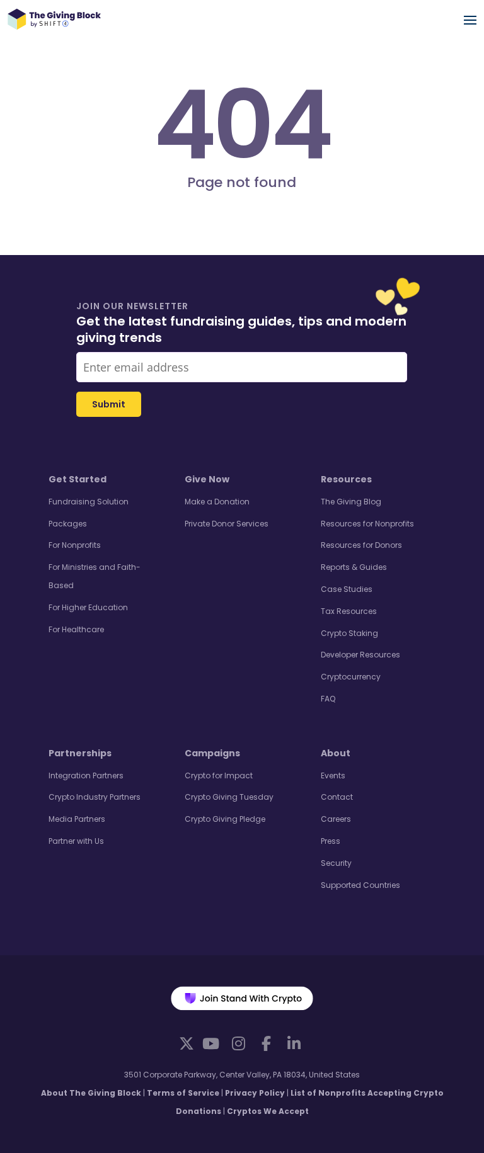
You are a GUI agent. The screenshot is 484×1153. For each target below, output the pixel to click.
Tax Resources (349, 611)
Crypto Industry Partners (95, 797)
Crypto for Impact (219, 775)
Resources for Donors (361, 545)
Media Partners (77, 819)
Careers (336, 819)
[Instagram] (238, 1043)
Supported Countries (360, 885)
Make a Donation (217, 501)
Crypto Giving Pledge (225, 819)
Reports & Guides (354, 567)
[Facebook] (266, 1043)
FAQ (328, 698)
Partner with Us (76, 841)
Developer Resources (360, 654)
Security (336, 863)
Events (333, 775)
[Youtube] (210, 1043)
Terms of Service (183, 1093)
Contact (337, 797)
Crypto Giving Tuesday (229, 797)
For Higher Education (88, 607)
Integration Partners (86, 775)
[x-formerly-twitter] (186, 1043)
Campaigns (212, 753)
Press (330, 841)
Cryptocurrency (351, 676)
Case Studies (346, 589)
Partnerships (80, 753)
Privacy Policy (255, 1093)
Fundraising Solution (89, 501)
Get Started (78, 479)
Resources (346, 479)
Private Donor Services (226, 523)
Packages (68, 523)
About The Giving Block (91, 1093)
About (335, 753)
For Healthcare (76, 629)
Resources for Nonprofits (367, 523)
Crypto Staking (349, 633)
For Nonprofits (75, 545)
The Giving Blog (351, 501)
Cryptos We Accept (268, 1111)
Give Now (207, 479)
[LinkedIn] (293, 1043)
